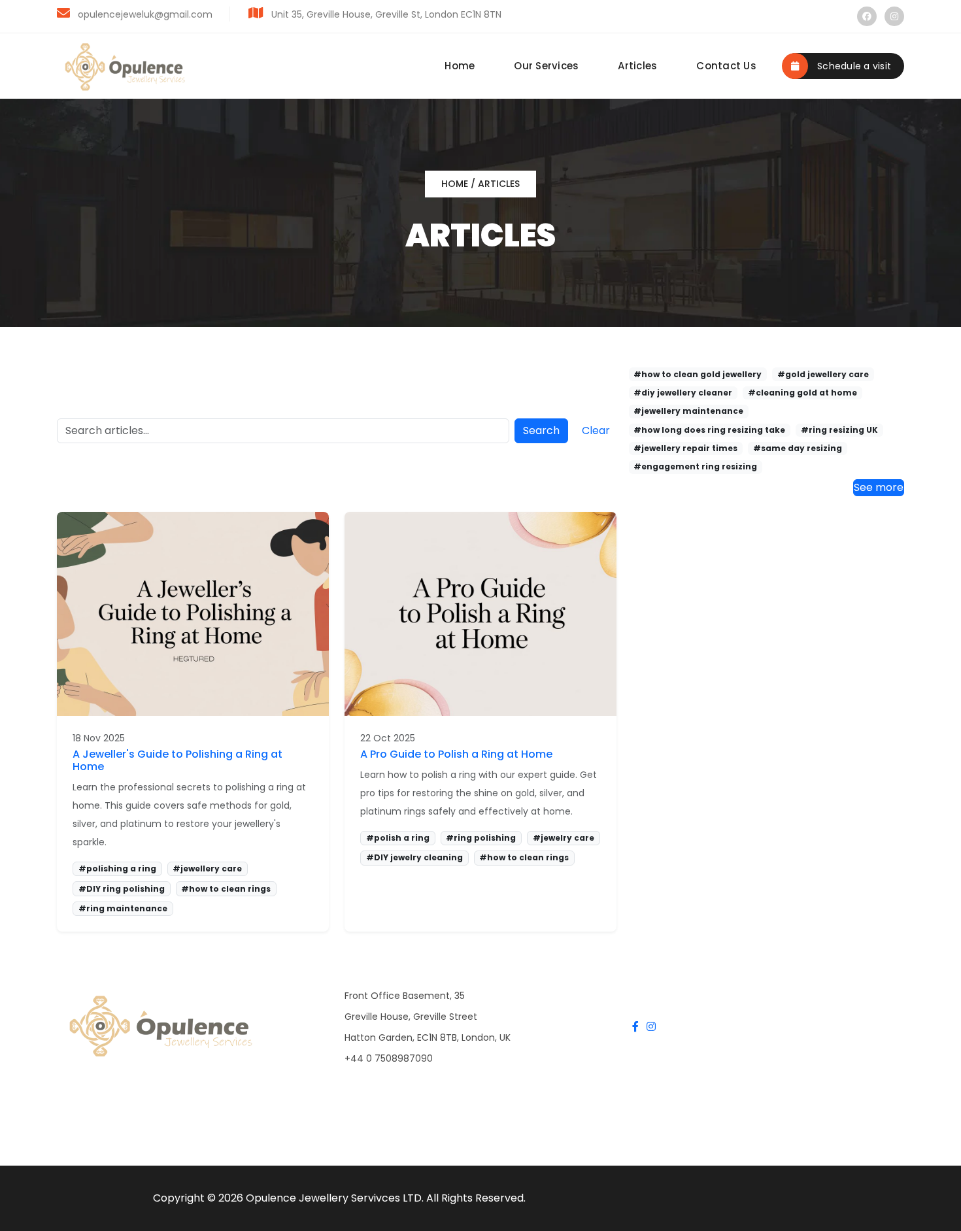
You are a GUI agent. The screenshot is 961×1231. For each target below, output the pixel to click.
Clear (596, 430)
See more (878, 487)
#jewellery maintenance (688, 410)
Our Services (546, 66)
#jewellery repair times (685, 448)
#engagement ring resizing (695, 466)
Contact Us (726, 66)
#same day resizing (797, 448)
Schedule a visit (853, 66)
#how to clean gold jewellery (697, 374)
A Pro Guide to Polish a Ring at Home (456, 754)
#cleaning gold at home (802, 392)
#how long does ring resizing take (709, 429)
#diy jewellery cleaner (682, 392)
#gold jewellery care (823, 374)
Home (460, 66)
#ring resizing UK (839, 429)
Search (541, 430)
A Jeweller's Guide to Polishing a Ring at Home (177, 760)
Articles (637, 66)
